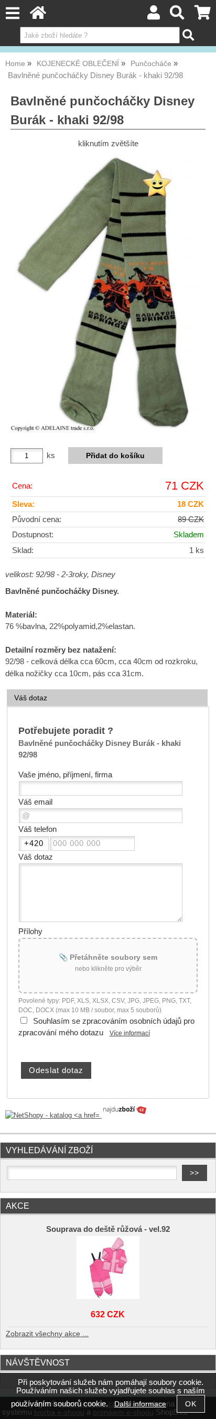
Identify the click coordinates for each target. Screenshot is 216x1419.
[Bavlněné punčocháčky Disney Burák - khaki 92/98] (108, 294)
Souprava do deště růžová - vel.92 (108, 1229)
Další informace (140, 1404)
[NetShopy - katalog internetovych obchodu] (76, 1115)
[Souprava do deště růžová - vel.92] (108, 1267)
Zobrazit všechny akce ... (47, 1334)
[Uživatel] (153, 15)
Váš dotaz (30, 698)
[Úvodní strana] (38, 15)
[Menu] (12, 13)
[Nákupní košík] (202, 15)
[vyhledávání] (177, 15)
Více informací (130, 1033)
